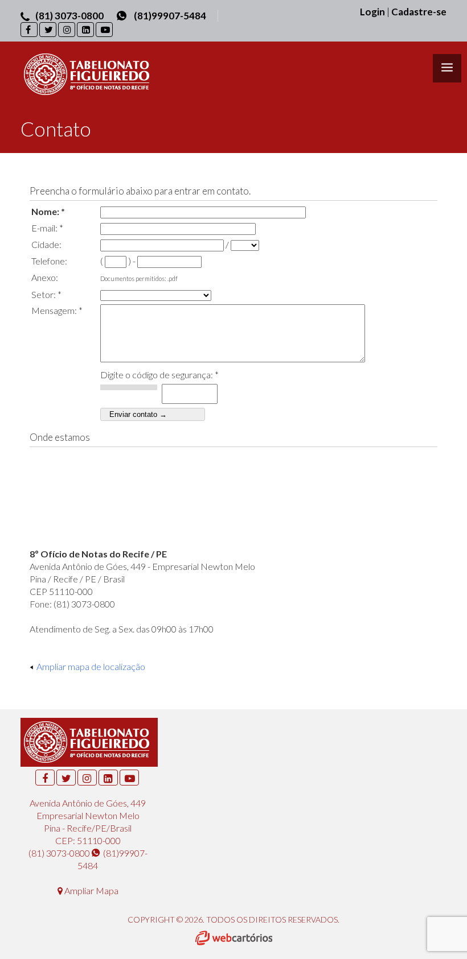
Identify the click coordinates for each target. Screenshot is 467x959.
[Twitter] (47, 29)
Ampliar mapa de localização (90, 666)
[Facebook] (29, 29)
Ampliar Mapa (90, 890)
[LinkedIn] (85, 29)
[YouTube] (104, 29)
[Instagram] (66, 29)
